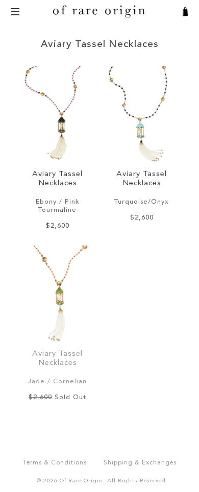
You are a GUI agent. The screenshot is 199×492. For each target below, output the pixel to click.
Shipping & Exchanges (140, 463)
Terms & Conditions (55, 463)
